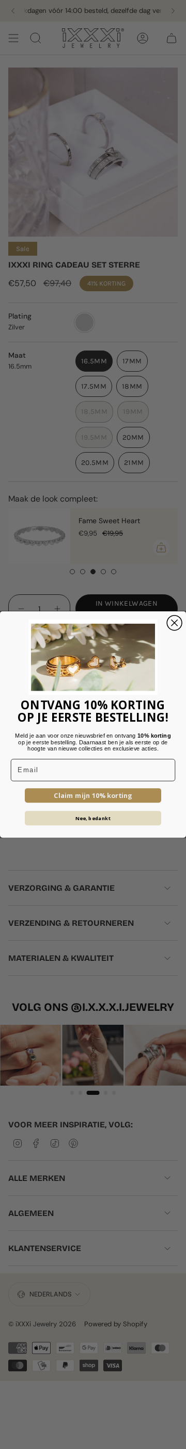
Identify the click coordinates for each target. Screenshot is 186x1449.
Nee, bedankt (93, 818)
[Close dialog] (174, 622)
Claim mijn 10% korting (93, 795)
